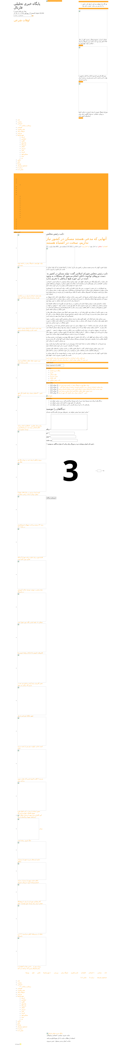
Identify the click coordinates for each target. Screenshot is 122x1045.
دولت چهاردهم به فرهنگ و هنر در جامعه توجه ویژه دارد (74, 385)
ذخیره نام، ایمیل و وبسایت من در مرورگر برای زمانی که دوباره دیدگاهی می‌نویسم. (71, 444)
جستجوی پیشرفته (22, 165)
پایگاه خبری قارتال (55, 370)
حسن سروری (54, 376)
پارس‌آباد (23, 144)
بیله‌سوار (23, 143)
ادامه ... (81, 45)
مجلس (100, 246)
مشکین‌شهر (24, 154)
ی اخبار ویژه (85, 246)
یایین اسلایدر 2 (77, 246)
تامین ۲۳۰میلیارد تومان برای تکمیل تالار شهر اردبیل (73, 393)
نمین (22, 156)
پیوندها (19, 164)
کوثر (22, 150)
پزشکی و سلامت (26, 125)
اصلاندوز (23, 139)
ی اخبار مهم (93, 246)
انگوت (23, 141)
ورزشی (20, 133)
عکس (19, 160)
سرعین (23, 148)
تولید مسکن (53, 374)
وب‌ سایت (49, 440)
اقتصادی (20, 127)
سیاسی (20, 121)
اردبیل (23, 137)
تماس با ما (20, 169)
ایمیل (48, 436)
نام (47, 433)
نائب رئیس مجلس (55, 380)
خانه (19, 120)
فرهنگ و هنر (21, 131)
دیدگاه (48, 429)
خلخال (23, 146)
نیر (22, 158)
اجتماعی (20, 123)
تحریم (51, 372)
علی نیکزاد (53, 378)
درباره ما (20, 167)
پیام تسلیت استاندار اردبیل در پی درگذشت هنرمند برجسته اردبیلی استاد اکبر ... (81, 387)
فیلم (19, 162)
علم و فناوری (21, 129)
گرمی (23, 152)
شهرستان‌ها (21, 135)
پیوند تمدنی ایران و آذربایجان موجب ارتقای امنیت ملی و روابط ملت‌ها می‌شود (80, 389)
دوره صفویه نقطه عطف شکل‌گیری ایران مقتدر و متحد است (75, 391)
